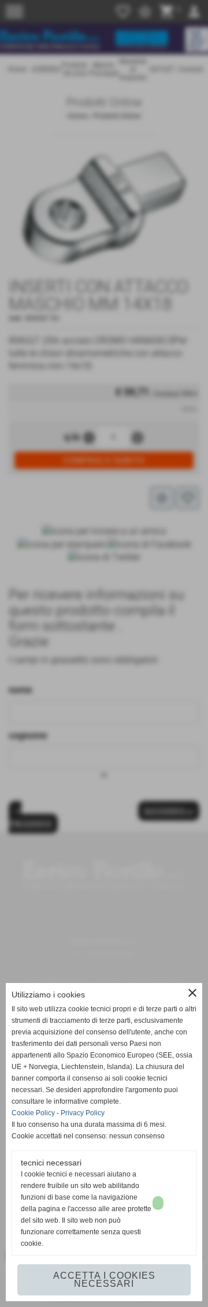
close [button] (192, 993)
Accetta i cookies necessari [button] (104, 1280)
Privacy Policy (83, 1113)
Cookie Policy (33, 1113)
